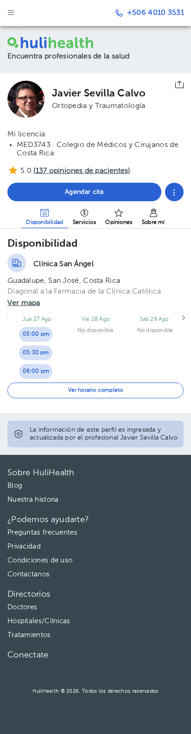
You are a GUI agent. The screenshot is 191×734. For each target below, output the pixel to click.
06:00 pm (36, 371)
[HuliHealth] (60, 42)
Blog (14, 485)
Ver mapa (23, 303)
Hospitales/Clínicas (38, 621)
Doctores (22, 607)
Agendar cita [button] (84, 192)
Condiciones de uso (39, 560)
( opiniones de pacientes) (82, 171)
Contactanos (28, 574)
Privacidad (24, 546)
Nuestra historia (33, 499)
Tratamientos (29, 635)
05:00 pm (36, 334)
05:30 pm (36, 353)
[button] (174, 192)
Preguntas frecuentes (42, 532)
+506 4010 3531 (155, 13)
